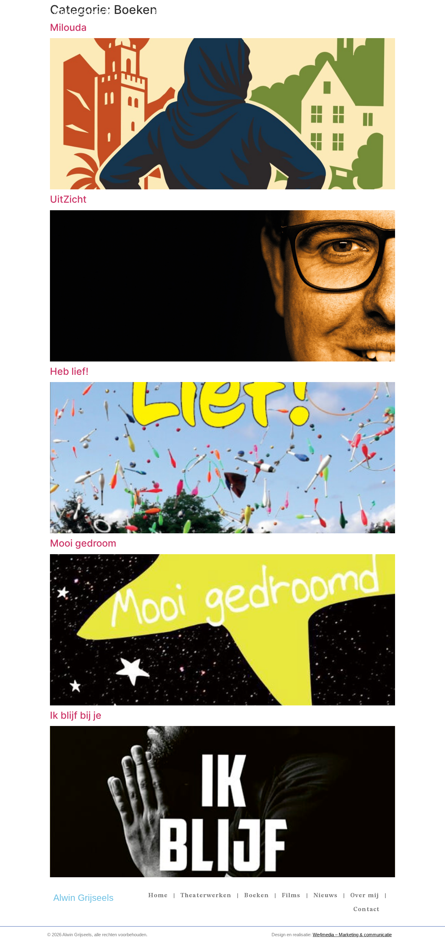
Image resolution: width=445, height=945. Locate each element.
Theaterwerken (202, 12)
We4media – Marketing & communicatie (352, 934)
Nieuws (306, 12)
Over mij (340, 12)
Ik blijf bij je (75, 715)
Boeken (247, 12)
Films (276, 12)
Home (160, 12)
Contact (375, 12)
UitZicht (68, 199)
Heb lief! (69, 371)
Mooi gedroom (83, 543)
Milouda (68, 27)
